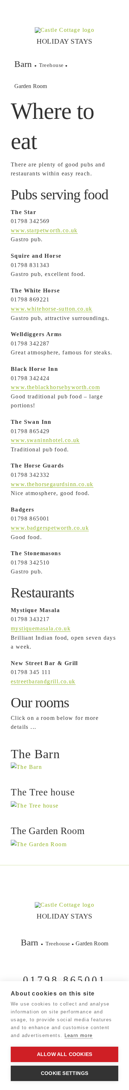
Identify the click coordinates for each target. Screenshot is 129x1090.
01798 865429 (30, 431)
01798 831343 (30, 265)
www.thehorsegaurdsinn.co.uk (52, 484)
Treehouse (51, 65)
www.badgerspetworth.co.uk (50, 528)
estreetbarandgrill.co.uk (43, 681)
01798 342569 (30, 221)
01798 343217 (30, 619)
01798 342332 (30, 475)
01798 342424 (30, 378)
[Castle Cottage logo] (65, 30)
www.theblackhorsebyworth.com (55, 387)
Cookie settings (64, 1073)
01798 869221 (30, 299)
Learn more (78, 1035)
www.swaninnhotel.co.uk (45, 440)
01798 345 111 (31, 672)
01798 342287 (30, 343)
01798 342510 (30, 562)
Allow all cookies (64, 1054)
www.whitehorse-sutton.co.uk (51, 309)
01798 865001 (30, 518)
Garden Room (30, 86)
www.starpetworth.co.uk (44, 230)
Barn (23, 64)
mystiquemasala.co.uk (41, 628)
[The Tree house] (26, 767)
